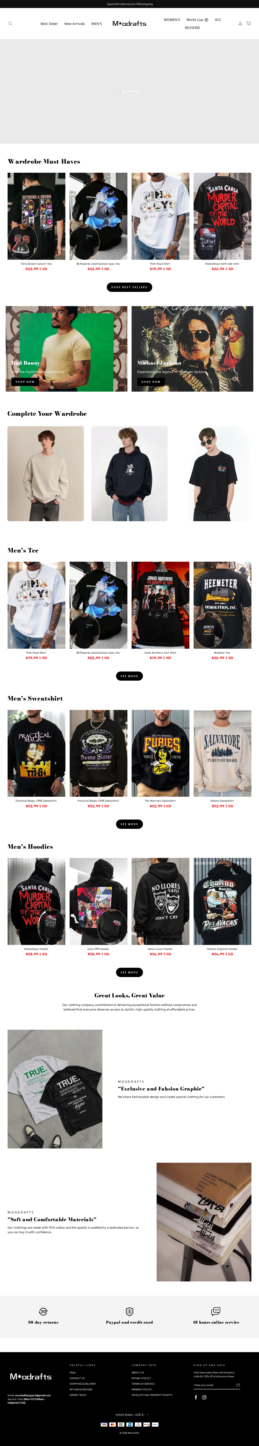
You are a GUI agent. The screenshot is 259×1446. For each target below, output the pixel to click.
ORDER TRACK (78, 1395)
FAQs (72, 1372)
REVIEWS (192, 27)
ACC (218, 19)
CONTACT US (77, 1378)
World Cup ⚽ (197, 19)
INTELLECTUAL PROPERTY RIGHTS (152, 1395)
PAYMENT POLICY (142, 1389)
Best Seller (49, 23)
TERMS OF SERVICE (143, 1383)
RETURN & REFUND (81, 1389)
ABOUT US (138, 1372)
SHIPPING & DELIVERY (83, 1383)
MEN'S (96, 23)
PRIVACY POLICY (141, 1378)
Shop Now (25, 381)
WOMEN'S (172, 19)
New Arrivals (74, 23)
